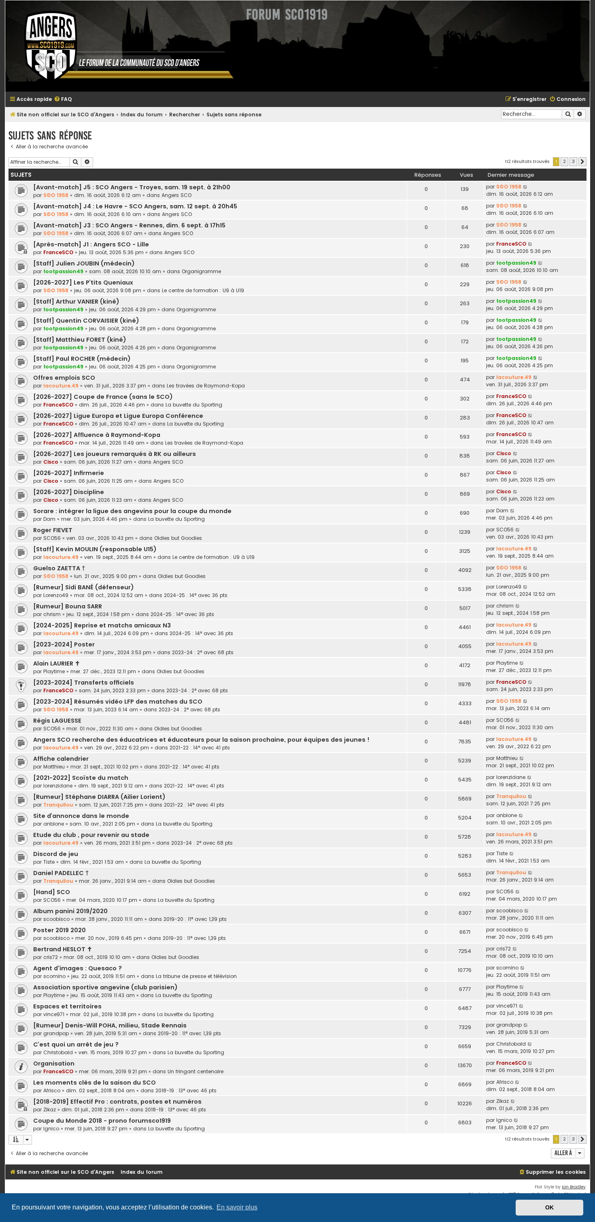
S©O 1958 (55, 195)
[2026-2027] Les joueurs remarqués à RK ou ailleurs (114, 454)
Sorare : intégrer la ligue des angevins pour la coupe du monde (132, 511)
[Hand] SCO (51, 892)
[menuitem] (63, 99)
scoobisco (56, 919)
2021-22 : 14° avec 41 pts (200, 747)
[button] (582, 161)
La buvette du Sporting (194, 404)
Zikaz (49, 1109)
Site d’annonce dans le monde (81, 816)
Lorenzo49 (55, 595)
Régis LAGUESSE (57, 721)
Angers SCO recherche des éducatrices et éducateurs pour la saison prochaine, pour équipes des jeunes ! (201, 740)
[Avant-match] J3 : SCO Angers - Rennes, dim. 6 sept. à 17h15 (129, 225)
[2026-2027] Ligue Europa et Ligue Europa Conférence (118, 416)
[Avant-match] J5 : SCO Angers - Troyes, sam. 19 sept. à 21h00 (131, 187)
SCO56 (52, 538)
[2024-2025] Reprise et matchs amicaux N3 (102, 625)
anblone (53, 823)
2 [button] (564, 161)
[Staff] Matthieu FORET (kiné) (79, 340)
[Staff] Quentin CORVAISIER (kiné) (86, 321)
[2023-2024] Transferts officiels (83, 682)
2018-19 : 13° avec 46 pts (186, 1090)
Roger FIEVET (52, 530)
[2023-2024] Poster (64, 644)
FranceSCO (58, 252)
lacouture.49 (61, 385)
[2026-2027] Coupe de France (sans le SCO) (103, 397)
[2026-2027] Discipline (68, 492)
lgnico (51, 1128)
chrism (52, 614)
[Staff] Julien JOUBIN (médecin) (84, 263)
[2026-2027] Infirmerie (68, 473)
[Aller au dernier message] (525, 186)
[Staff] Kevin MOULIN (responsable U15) (95, 549)
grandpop (56, 1033)
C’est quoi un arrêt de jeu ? (76, 1044)
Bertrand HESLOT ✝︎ (62, 949)
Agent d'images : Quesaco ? (77, 968)
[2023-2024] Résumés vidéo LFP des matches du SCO (117, 702)
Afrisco (51, 1090)
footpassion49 (63, 271)
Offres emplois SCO (64, 378)
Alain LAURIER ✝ (56, 663)
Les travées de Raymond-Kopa (206, 385)
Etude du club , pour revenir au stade (91, 835)
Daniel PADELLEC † (61, 873)
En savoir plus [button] (237, 1207)
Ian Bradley (574, 1187)
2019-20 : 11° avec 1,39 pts (195, 919)
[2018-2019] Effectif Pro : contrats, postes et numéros (117, 1102)
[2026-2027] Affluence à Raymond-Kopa (96, 435)
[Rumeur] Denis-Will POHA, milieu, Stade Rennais (110, 1025)
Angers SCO (176, 195)
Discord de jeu (55, 854)
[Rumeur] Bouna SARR (67, 606)
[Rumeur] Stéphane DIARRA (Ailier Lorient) (99, 797)
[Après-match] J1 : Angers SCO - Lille (91, 244)
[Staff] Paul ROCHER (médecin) (82, 359)
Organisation (53, 1063)
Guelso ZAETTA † (59, 568)
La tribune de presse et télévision (196, 976)
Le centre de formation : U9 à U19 (203, 290)
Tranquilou (58, 804)
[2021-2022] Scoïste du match (80, 778)
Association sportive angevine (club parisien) (105, 987)
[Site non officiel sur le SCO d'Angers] (122, 46)
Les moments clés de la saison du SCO (94, 1083)
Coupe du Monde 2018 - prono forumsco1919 (102, 1121)
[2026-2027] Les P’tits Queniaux (83, 282)
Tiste (49, 861)
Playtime (54, 671)
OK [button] (549, 1207)
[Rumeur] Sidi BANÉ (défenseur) (83, 587)
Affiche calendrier (61, 759)
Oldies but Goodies (178, 538)
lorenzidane (57, 785)
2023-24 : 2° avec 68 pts (203, 652)
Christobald (58, 1052)
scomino (54, 976)
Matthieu (54, 766)
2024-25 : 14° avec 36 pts (195, 595)
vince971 (53, 1014)
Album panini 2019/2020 (70, 911)
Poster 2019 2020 (59, 930)
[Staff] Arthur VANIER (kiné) (76, 301)
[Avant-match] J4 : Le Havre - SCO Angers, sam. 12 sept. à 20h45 (135, 206)
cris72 (50, 957)
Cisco (50, 461)
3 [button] (573, 161)
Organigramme (201, 271)
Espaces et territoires (67, 1006)
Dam (49, 519)
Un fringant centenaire (195, 1071)
